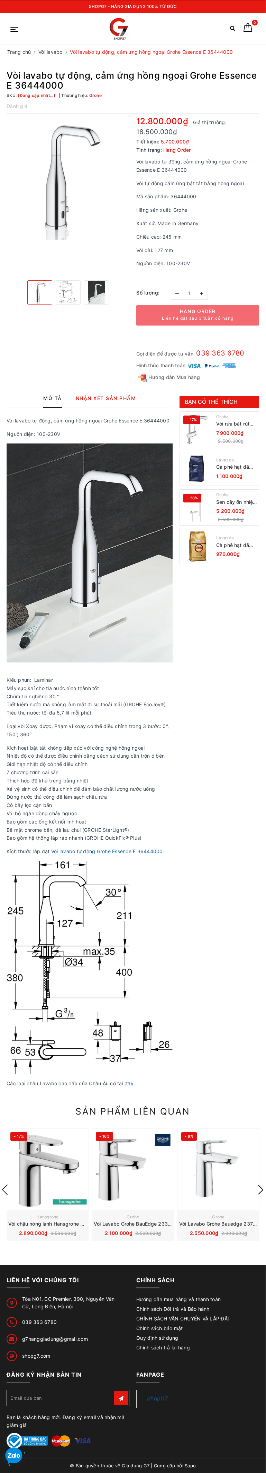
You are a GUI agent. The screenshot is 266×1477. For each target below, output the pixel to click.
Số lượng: (148, 293)
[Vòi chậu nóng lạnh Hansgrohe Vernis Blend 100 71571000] (47, 1169)
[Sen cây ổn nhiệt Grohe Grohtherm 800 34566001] (197, 507)
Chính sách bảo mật (159, 1328)
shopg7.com (36, 1356)
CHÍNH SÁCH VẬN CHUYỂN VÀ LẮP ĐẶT (183, 1318)
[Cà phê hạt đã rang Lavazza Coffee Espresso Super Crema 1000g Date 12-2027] (197, 468)
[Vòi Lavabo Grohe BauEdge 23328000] (133, 1169)
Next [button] (261, 1190)
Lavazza (225, 459)
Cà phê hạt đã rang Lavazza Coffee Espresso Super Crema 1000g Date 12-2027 (235, 467)
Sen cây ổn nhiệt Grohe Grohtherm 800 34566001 (236, 502)
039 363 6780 (220, 353)
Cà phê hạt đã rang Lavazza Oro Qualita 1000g (232, 545)
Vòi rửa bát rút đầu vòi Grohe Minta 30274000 (235, 424)
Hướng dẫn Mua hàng (173, 377)
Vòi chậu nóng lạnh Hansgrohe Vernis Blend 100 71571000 (76, 1224)
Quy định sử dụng (157, 1338)
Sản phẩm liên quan (132, 1111)
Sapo (190, 1465)
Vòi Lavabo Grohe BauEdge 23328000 (139, 1224)
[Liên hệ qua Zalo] (13, 1456)
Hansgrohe (47, 1216)
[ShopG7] (120, 29)
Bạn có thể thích (211, 401)
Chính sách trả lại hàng (163, 1347)
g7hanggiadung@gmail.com (55, 1339)
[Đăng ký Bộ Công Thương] (27, 1440)
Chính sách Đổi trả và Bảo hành (173, 1309)
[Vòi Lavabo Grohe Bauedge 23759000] (218, 1169)
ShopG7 (157, 1398)
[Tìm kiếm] (233, 29)
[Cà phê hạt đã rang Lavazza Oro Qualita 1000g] (197, 546)
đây (130, 1083)
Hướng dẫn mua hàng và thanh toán (178, 1299)
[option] (68, 178)
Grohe (222, 416)
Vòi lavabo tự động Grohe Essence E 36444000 (107, 851)
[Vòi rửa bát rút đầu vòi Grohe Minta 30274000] (197, 429)
